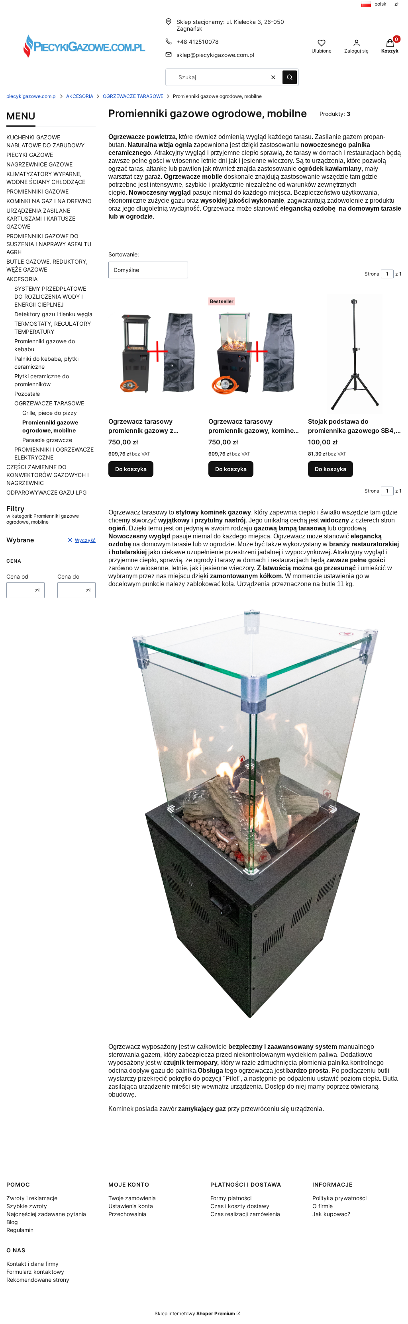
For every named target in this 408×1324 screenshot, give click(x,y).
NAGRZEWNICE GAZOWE (39, 164)
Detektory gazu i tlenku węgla (53, 314)
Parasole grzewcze (47, 439)
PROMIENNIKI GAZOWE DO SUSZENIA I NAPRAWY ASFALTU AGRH (48, 244)
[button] (289, 77)
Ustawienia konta (130, 1206)
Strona (372, 274)
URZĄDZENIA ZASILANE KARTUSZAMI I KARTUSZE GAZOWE (40, 218)
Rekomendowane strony (37, 1279)
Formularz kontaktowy (35, 1271)
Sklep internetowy (195, 1313)
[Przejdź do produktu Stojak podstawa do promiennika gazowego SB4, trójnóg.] (355, 354)
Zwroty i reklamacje (31, 1198)
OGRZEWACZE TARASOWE (133, 96)
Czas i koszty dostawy (239, 1206)
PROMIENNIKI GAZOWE (37, 191)
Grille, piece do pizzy (49, 412)
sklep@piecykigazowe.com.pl (215, 54)
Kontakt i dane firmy (32, 1263)
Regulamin (19, 1229)
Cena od (17, 576)
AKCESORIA (79, 96)
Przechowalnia (127, 1214)
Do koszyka (131, 468)
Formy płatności (230, 1198)
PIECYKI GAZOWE (29, 154)
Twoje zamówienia (132, 1198)
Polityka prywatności (339, 1198)
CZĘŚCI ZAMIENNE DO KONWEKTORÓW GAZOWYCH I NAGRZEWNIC (47, 474)
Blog (12, 1221)
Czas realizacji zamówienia (245, 1214)
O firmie (322, 1206)
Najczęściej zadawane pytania (46, 1214)
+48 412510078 (198, 41)
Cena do (68, 576)
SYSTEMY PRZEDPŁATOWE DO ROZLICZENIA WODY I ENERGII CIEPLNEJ (50, 296)
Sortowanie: (123, 254)
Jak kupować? (331, 1214)
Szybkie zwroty (26, 1206)
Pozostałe (27, 393)
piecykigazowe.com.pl (31, 96)
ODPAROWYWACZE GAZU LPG (46, 492)
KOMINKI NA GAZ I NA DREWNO (49, 201)
